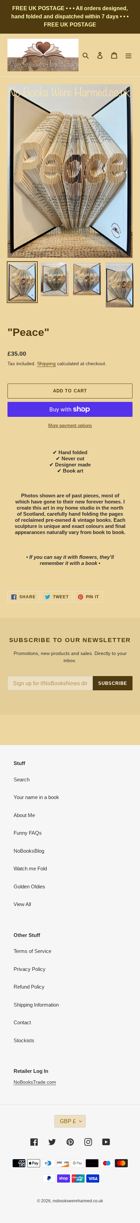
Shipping (46, 363)
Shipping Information (36, 1005)
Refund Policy (29, 987)
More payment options (70, 425)
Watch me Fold (30, 868)
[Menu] (128, 55)
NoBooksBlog (29, 851)
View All (22, 904)
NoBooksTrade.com (35, 1082)
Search (22, 779)
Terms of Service (32, 951)
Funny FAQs (28, 833)
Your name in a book (36, 797)
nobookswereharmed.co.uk (78, 1201)
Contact (22, 1022)
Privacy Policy (30, 969)
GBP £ (68, 1121)
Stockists (24, 1040)
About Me (24, 815)
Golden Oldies (29, 886)
